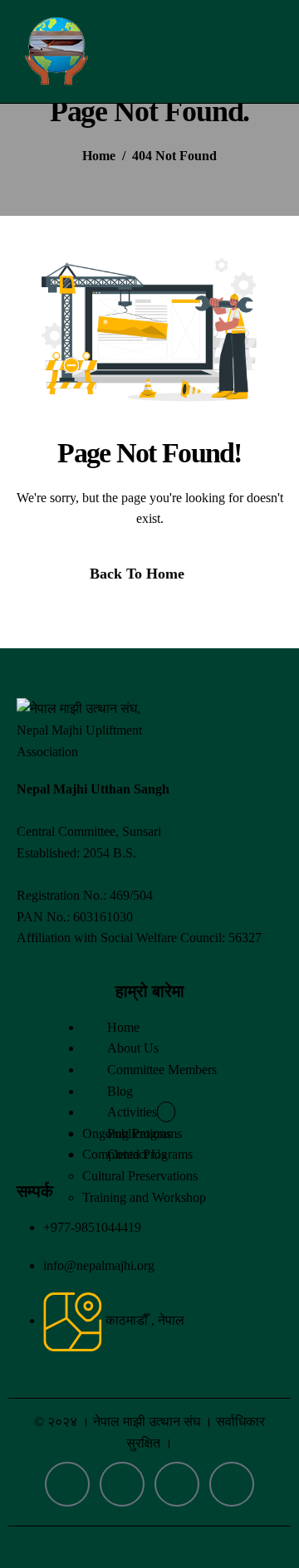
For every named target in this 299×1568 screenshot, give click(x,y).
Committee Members (162, 1069)
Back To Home (137, 573)
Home (123, 1027)
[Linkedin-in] (231, 1484)
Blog (120, 1091)
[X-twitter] (176, 1484)
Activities (132, 1112)
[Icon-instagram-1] (122, 1484)
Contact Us (136, 1154)
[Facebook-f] (67, 1484)
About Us (133, 1048)
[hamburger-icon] (266, 51)
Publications (139, 1133)
